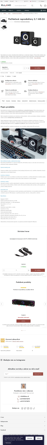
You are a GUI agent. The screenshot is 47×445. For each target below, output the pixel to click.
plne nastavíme (8, 83)
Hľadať (32, 5)
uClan (10, 434)
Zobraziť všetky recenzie (17, 341)
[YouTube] (31, 408)
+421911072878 (25, 401)
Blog (1, 1)
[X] (25, 408)
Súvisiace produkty (41, 100)
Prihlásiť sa (38, 374)
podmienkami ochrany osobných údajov (22, 377)
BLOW (20, 72)
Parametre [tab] (8, 100)
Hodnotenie (14, 100)
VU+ (26, 434)
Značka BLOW (25, 100)
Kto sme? (12, 1)
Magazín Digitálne (21, 434)
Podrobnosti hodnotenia (25, 21)
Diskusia (19, 100)
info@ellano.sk (24, 396)
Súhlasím (39, 438)
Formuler (36, 434)
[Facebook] (22, 408)
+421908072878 (41, 5)
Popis (3, 100)
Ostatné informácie (32, 100)
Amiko (33, 434)
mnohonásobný (35, 83)
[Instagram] (28, 408)
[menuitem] (4, 10)
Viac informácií (37, 58)
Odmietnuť (29, 438)
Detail (23, 321)
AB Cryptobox (14, 434)
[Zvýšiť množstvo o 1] (28, 68)
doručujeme (41, 92)
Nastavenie (8, 443)
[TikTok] (34, 408)
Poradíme (11, 93)
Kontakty (6, 1)
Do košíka (37, 68)
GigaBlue (29, 434)
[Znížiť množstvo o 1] (24, 68)
